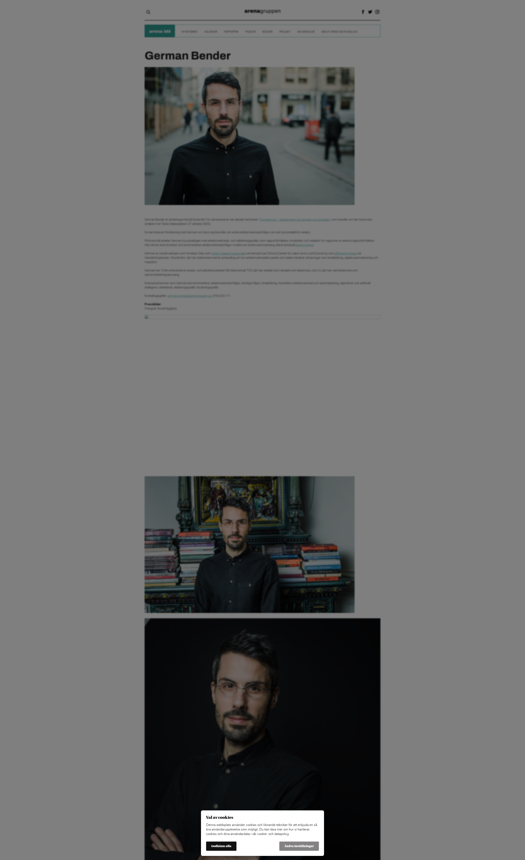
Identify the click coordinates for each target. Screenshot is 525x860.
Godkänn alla (221, 846)
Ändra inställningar (299, 846)
